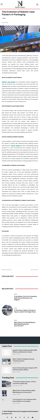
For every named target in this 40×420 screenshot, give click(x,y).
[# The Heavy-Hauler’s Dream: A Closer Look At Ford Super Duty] (7, 310)
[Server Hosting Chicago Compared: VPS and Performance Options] (6, 370)
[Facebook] (7, 417)
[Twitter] (24, 417)
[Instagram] (11, 417)
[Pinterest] (20, 417)
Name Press (8, 413)
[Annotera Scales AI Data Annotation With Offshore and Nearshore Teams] (6, 352)
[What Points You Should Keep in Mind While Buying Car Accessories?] (7, 323)
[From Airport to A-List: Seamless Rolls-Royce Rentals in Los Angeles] (7, 297)
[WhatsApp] (28, 417)
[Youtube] (32, 417)
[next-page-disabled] (6, 282)
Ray (4, 18)
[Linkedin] (15, 417)
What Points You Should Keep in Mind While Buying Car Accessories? (24, 324)
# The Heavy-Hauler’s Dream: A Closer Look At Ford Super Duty (25, 311)
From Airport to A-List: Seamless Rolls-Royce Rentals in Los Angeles (25, 298)
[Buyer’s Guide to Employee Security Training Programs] (6, 361)
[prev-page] (3, 282)
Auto (15, 294)
